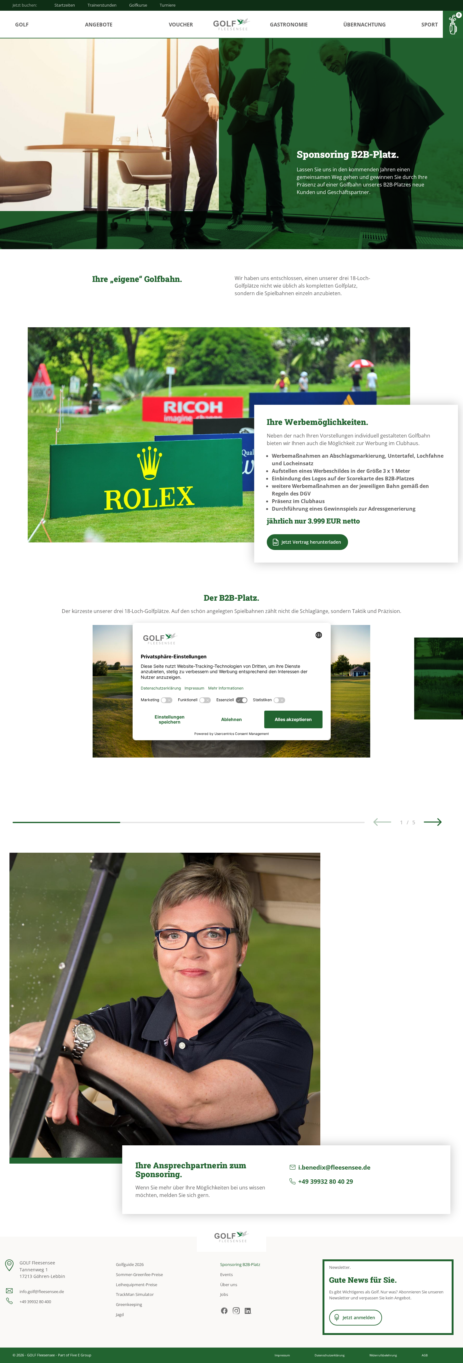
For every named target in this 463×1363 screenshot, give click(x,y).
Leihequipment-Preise (136, 1284)
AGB (425, 1355)
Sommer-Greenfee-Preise (139, 1274)
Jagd (120, 1314)
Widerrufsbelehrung (383, 1355)
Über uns (228, 1284)
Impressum (282, 1355)
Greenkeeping (129, 1304)
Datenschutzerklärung (330, 1355)
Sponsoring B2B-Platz (240, 1264)
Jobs (224, 1294)
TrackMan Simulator (135, 1294)
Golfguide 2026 (130, 1264)
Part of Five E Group (74, 1355)
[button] (433, 822)
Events (226, 1274)
